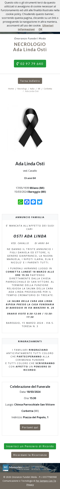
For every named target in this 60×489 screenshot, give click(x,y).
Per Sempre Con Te (46, 480)
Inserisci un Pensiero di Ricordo (30, 446)
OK (40, 29)
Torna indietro (30, 80)
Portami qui (30, 427)
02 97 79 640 (31, 64)
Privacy (30, 484)
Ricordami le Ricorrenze (30, 454)
